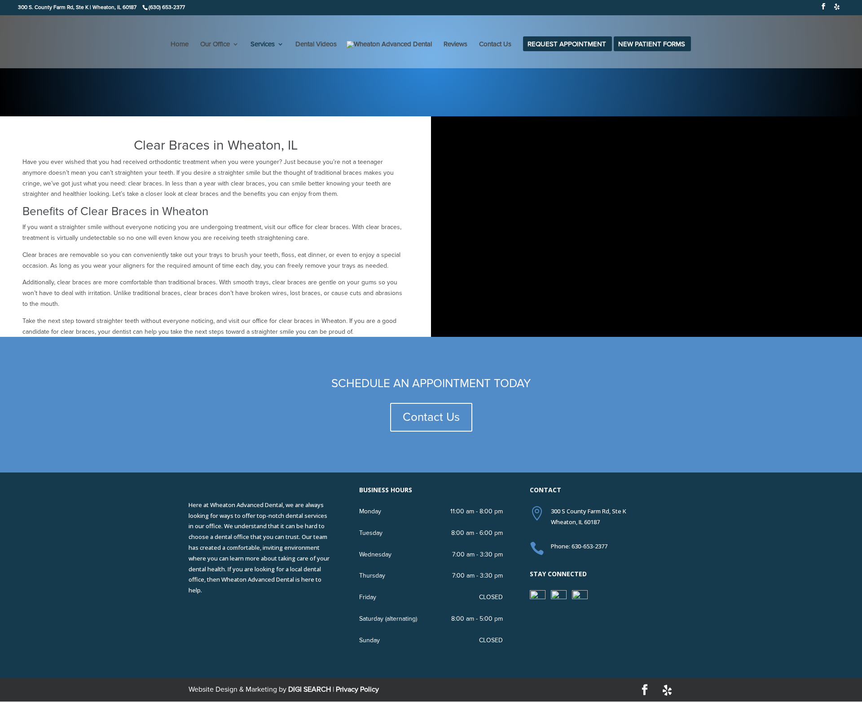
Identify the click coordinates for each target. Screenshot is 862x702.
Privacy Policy (357, 689)
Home (180, 44)
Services (263, 44)
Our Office (215, 44)
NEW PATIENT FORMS (651, 44)
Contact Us (495, 44)
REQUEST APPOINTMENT (567, 44)
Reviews (455, 44)
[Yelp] (836, 9)
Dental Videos (316, 44)
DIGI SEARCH (309, 689)
